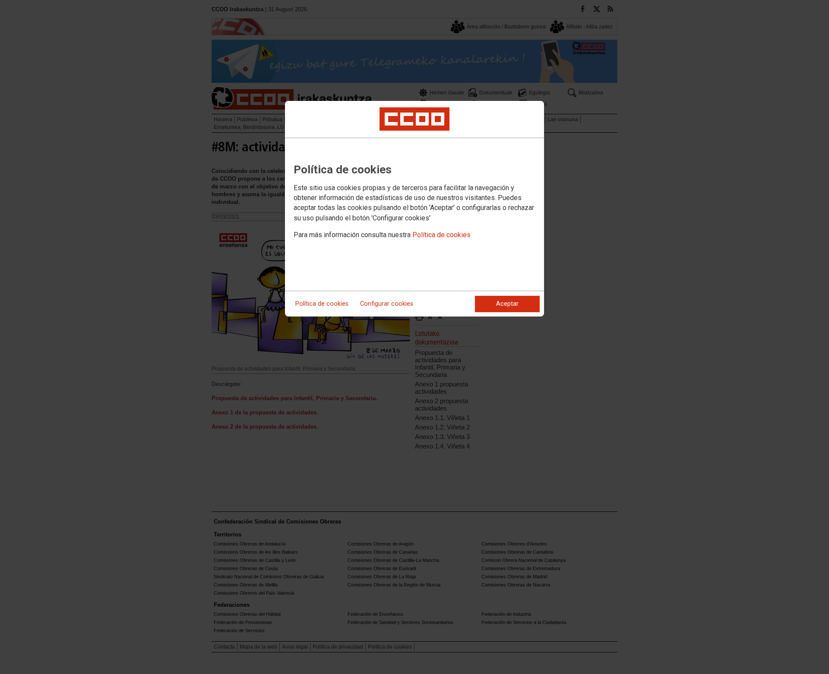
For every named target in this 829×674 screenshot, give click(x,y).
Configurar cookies (386, 303)
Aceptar (507, 303)
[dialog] (414, 209)
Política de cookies (441, 235)
